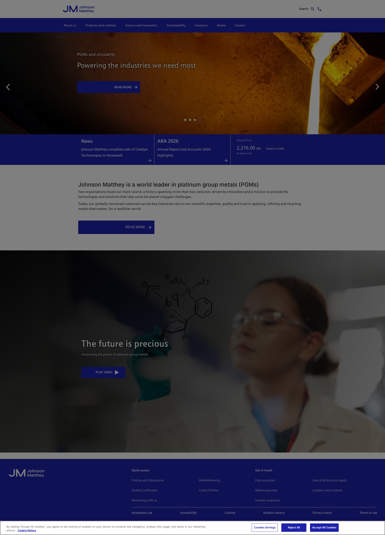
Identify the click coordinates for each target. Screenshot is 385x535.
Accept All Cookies (324, 527)
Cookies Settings (265, 527)
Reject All (294, 527)
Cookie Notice (27, 530)
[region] (192, 528)
